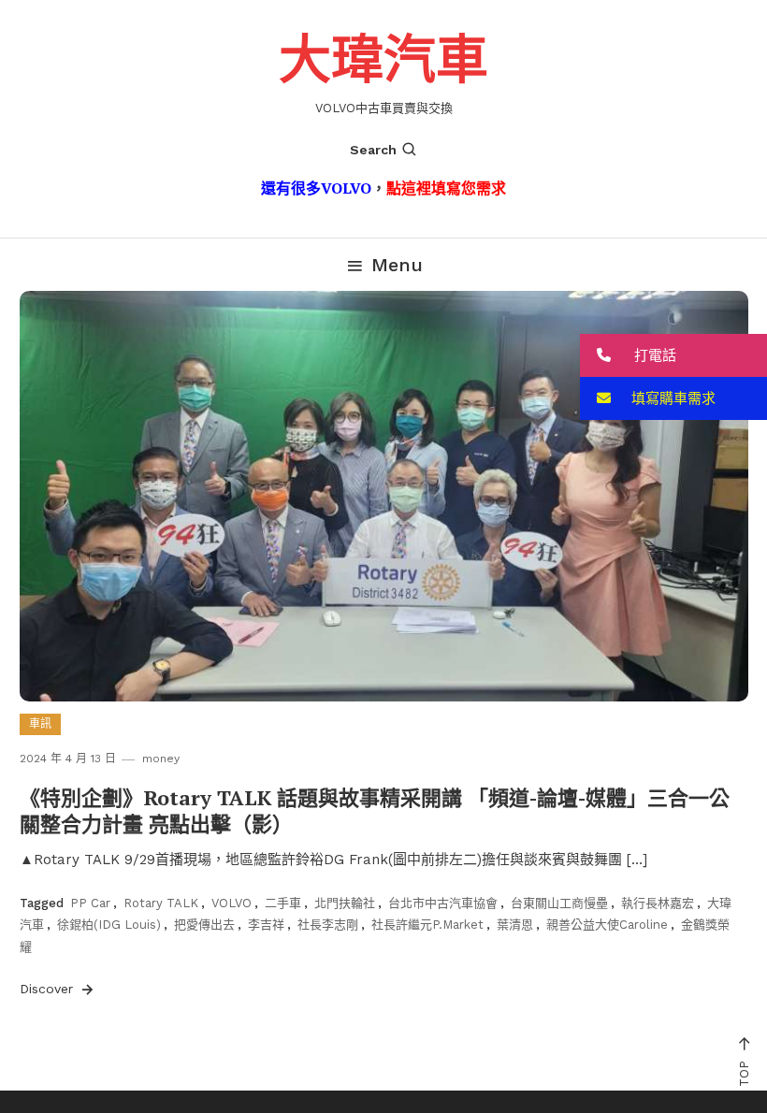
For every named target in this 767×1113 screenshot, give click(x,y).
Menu (397, 264)
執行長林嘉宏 (657, 903)
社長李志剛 (327, 925)
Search (373, 149)
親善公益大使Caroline (607, 925)
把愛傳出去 (204, 925)
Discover (49, 988)
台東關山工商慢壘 (559, 903)
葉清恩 (515, 925)
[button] (673, 355)
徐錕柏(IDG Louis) (109, 925)
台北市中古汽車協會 (443, 903)
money (161, 758)
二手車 (283, 903)
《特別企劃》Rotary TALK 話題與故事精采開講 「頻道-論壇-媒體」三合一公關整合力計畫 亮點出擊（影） (375, 811)
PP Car (90, 903)
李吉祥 (266, 925)
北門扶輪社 (344, 903)
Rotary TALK (160, 903)
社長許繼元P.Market (427, 925)
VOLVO (231, 903)
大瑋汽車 (383, 58)
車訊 (40, 723)
